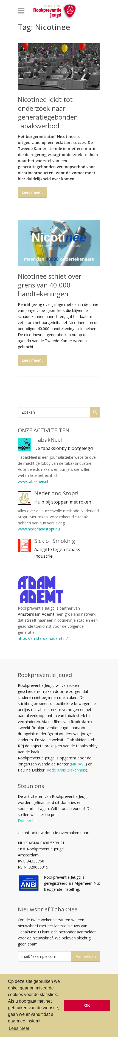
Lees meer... (32, 192)
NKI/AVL (78, 764)
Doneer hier (28, 820)
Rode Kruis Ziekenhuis (66, 770)
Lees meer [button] (19, 1028)
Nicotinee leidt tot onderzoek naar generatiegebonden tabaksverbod (48, 112)
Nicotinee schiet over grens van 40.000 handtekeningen (50, 285)
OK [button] (87, 1005)
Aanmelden (86, 956)
